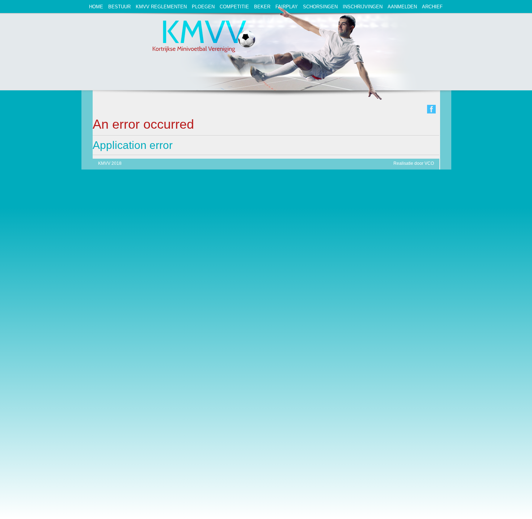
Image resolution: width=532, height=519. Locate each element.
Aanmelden (402, 6)
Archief (432, 6)
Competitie (234, 6)
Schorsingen (320, 6)
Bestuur (119, 6)
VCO (429, 163)
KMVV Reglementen (161, 6)
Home (96, 6)
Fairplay (286, 6)
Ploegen (203, 6)
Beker (262, 6)
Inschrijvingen (363, 6)
